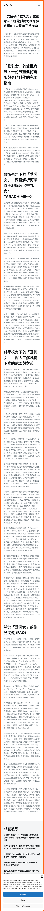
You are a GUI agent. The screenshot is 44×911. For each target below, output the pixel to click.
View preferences (23, 906)
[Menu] (39, 5)
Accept (23, 894)
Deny (23, 900)
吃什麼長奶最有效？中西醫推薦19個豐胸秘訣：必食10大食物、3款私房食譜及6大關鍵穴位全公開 (22, 837)
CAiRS (8, 4)
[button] (42, 876)
